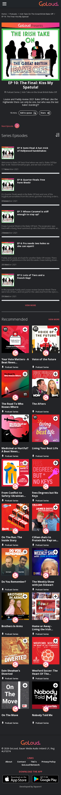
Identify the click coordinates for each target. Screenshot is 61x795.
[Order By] (57, 134)
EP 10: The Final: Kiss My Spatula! (15, 16)
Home (4, 14)
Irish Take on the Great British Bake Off (36, 14)
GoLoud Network (31, 764)
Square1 (37, 786)
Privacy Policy (49, 761)
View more (30, 305)
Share (43, 112)
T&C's (34, 761)
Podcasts (13, 14)
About (8, 761)
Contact (21, 761)
